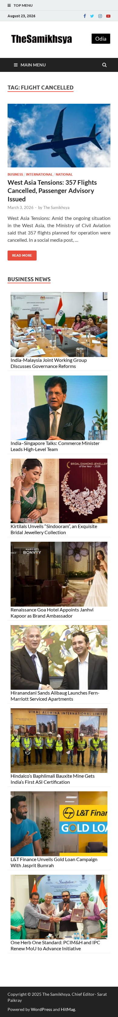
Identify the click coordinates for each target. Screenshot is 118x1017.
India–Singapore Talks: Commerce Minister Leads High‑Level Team (55, 446)
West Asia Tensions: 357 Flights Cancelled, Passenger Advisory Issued (52, 190)
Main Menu (33, 64)
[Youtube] (108, 16)
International (39, 174)
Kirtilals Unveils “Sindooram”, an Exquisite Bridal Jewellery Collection (54, 529)
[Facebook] (84, 16)
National (64, 174)
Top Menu (23, 5)
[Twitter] (92, 16)
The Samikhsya (56, 207)
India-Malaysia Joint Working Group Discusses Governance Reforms (49, 363)
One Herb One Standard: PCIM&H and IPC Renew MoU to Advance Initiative (55, 945)
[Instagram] (100, 16)
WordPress (41, 1009)
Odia (101, 38)
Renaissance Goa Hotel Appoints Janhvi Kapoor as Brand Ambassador (52, 612)
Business (15, 174)
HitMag (68, 1009)
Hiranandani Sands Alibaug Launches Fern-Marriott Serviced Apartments (55, 696)
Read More (20, 254)
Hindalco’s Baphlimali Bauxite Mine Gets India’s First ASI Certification (53, 779)
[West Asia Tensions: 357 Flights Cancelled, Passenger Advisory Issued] (59, 138)
